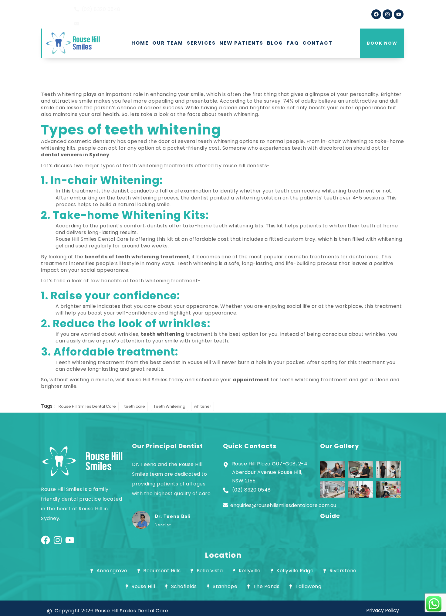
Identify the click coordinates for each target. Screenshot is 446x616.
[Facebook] (376, 14)
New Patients (241, 42)
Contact (317, 42)
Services (201, 42)
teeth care (134, 406)
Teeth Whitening (169, 406)
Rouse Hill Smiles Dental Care (87, 406)
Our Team (167, 42)
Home (140, 42)
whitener (202, 406)
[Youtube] (399, 14)
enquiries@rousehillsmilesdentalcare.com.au (283, 505)
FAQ (293, 42)
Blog (275, 42)
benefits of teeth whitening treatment (137, 256)
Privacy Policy (382, 610)
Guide (330, 516)
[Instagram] (387, 14)
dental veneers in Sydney (75, 154)
